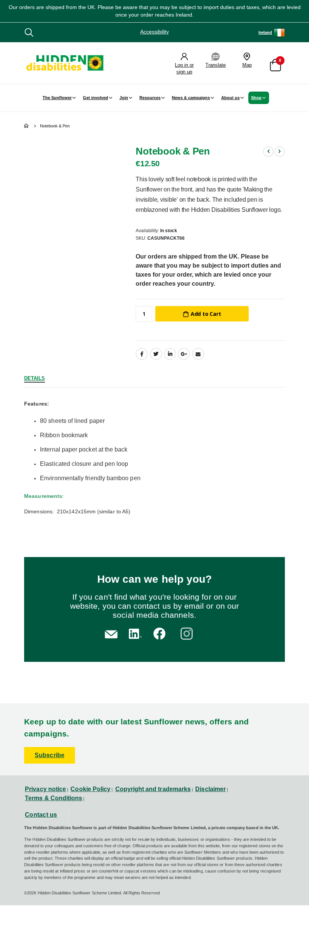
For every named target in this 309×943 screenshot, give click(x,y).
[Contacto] (111, 633)
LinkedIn (170, 354)
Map (247, 65)
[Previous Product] (268, 151)
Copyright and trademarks (153, 789)
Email (198, 354)
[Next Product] (279, 151)
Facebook (142, 354)
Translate (215, 65)
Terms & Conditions (53, 798)
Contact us (41, 814)
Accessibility (154, 32)
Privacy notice (45, 789)
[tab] (34, 377)
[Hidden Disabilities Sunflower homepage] (64, 63)
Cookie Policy (90, 789)
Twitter (156, 354)
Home (26, 126)
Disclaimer (210, 789)
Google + (184, 354)
